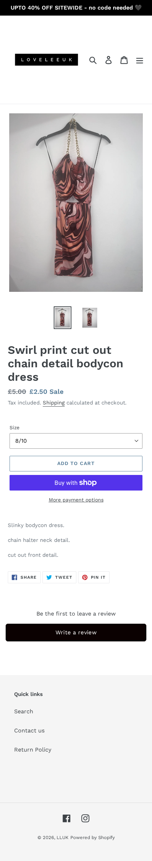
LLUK (63, 837)
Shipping (54, 403)
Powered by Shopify (92, 837)
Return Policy (32, 749)
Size (14, 427)
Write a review (76, 632)
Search (23, 711)
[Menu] (139, 60)
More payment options (76, 500)
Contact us (29, 730)
